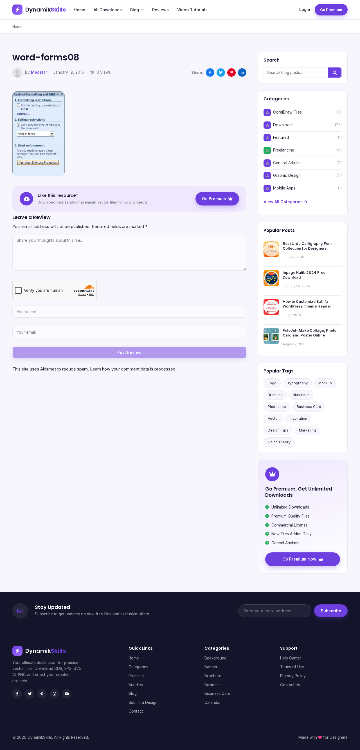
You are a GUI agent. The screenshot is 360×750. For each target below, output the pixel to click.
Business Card (309, 407)
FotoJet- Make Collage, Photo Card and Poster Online (309, 333)
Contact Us (290, 685)
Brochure (212, 676)
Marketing (307, 430)
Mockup (325, 383)
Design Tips (278, 430)
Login (304, 9)
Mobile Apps (284, 188)
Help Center (290, 658)
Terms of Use (292, 667)
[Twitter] (29, 694)
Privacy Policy (293, 676)
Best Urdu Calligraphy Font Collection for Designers (307, 246)
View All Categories (284, 201)
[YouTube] (66, 694)
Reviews (160, 9)
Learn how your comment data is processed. (133, 369)
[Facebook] (17, 694)
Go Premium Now (299, 559)
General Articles (287, 163)
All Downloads (108, 9)
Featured (281, 137)
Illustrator (301, 395)
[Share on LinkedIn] (242, 72)
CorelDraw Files (287, 112)
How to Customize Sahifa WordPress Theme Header (307, 304)
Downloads (283, 125)
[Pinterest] (42, 694)
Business (212, 685)
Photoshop (277, 407)
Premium (136, 676)
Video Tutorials (192, 9)
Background (215, 658)
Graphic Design (287, 175)
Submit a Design (143, 702)
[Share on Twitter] (221, 72)
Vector (273, 418)
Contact (136, 711)
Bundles (136, 685)
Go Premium (331, 9)
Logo (272, 383)
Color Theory (279, 442)
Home (79, 9)
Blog (134, 9)
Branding (275, 395)
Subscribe (331, 610)
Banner (210, 667)
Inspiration (298, 418)
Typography (297, 383)
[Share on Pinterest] (231, 72)
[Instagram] (54, 694)
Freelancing (283, 150)
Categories (138, 667)
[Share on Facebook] (210, 72)
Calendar (212, 702)
